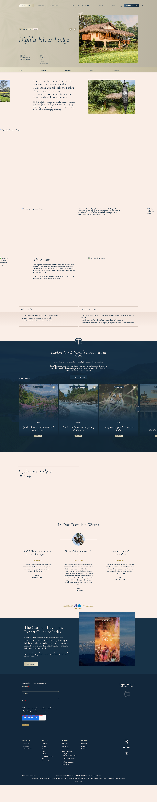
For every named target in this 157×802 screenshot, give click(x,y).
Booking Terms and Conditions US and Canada (69, 754)
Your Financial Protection (68, 758)
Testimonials (115, 70)
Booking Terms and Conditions (64, 778)
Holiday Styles (54, 6)
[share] (70, 29)
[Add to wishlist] (74, 29)
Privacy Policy (44, 712)
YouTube (83, 749)
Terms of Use (35, 778)
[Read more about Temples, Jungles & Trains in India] (118, 410)
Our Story (44, 746)
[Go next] (138, 409)
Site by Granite (78, 781)
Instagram (84, 746)
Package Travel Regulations (105, 778)
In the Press (45, 754)
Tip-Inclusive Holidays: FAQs (47, 757)
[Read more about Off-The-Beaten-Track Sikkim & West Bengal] (38, 410)
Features (43, 70)
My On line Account (27, 749)
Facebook (84, 743)
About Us (112, 6)
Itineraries (68, 70)
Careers (44, 751)
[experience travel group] (81, 6)
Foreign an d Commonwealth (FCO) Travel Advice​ (68, 762)
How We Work (26, 746)
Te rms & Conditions (67, 751)
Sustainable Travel (46, 761)
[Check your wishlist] (142, 6)
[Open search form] (121, 6)
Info (20, 70)
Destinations (40, 6)
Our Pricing (65, 746)
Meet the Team (46, 749)
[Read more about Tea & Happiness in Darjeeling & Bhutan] (78, 410)
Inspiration (101, 6)
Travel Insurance (66, 749)
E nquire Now (25, 743)
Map (91, 70)
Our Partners (65, 743)
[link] (127, 690)
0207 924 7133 (26, 6)
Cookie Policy (43, 778)
